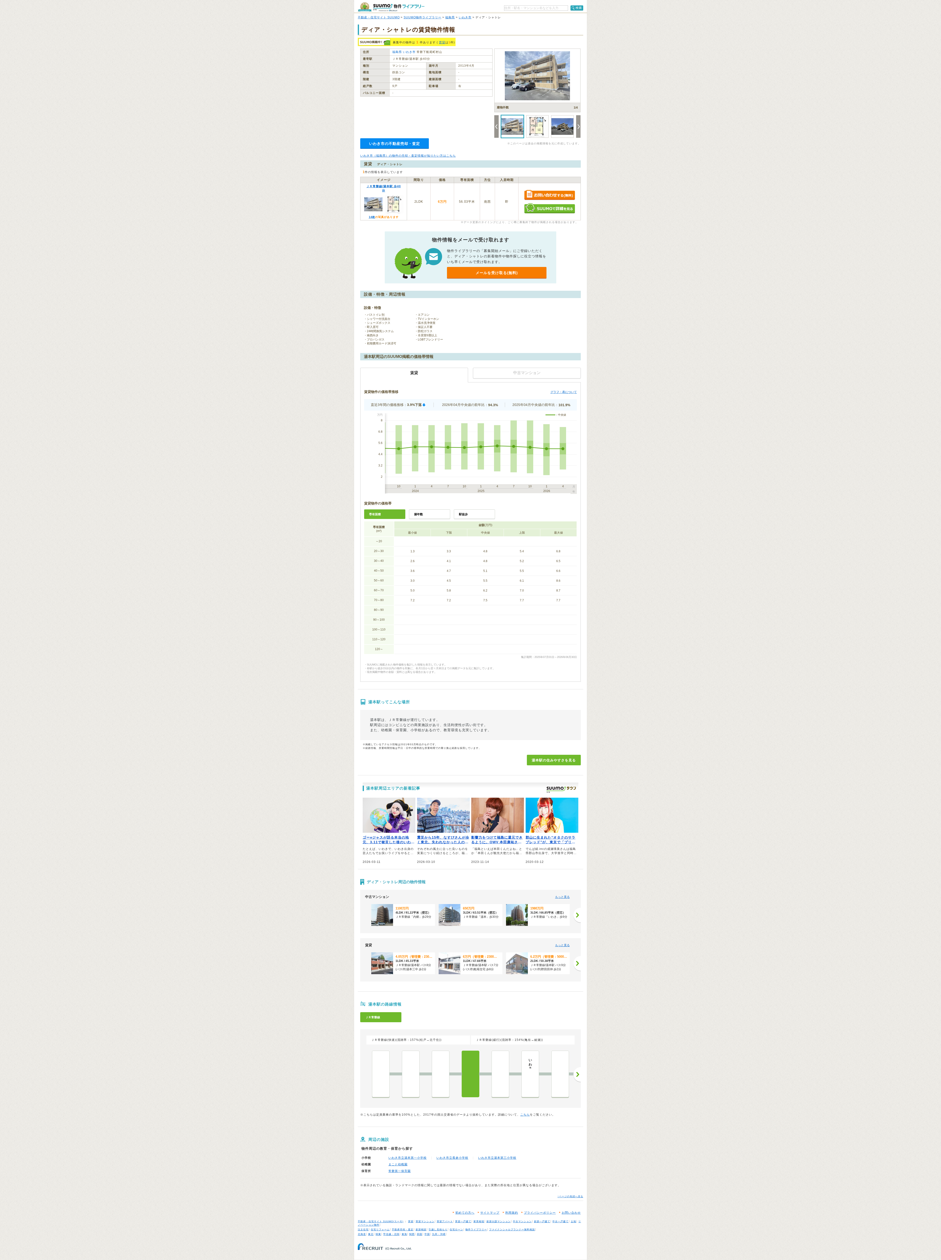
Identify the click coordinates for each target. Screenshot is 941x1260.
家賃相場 (478, 1221)
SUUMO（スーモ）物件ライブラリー (391, 7)
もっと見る (562, 897)
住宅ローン (456, 1229)
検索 (579, 8)
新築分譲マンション (498, 1221)
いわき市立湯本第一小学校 (407, 1157)
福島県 (450, 17)
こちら (525, 1114)
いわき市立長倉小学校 (452, 1157)
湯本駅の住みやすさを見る (554, 760)
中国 (427, 1234)
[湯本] (470, 1074)
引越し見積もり (438, 1229)
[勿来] (380, 1074)
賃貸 (442, 42)
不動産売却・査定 (402, 1229)
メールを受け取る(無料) (497, 273)
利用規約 (511, 1212)
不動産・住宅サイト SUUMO (379, 17)
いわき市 (465, 17)
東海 (404, 1234)
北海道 (362, 1234)
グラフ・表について (563, 392)
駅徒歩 (463, 514)
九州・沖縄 (439, 1234)
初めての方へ (464, 1212)
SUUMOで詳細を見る (549, 208)
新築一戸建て (542, 1221)
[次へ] (577, 915)
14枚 (372, 216)
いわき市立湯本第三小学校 (497, 1157)
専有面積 (375, 514)
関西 (412, 1234)
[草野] (560, 1074)
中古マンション (522, 1221)
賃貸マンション (425, 1221)
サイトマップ (489, 1212)
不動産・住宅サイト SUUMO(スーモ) (380, 1221)
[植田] (410, 1074)
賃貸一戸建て (463, 1221)
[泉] (440, 1074)
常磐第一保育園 (399, 1171)
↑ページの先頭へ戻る (570, 1196)
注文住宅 (363, 1229)
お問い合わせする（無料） (549, 195)
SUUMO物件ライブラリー (422, 17)
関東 (378, 1234)
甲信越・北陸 (391, 1234)
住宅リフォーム (380, 1229)
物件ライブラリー (476, 1229)
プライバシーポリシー (540, 1212)
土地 (573, 1221)
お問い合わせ (571, 1212)
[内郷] (500, 1074)
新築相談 (421, 1229)
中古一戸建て (560, 1221)
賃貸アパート (445, 1221)
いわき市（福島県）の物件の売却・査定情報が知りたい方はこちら (408, 155)
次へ (577, 1074)
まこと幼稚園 (398, 1164)
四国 (419, 1234)
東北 (370, 1234)
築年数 (418, 514)
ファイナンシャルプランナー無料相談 (512, 1229)
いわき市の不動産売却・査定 (394, 143)
